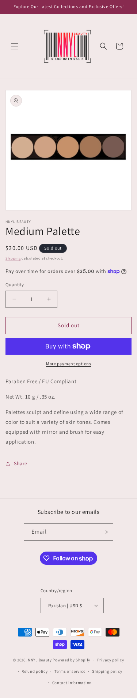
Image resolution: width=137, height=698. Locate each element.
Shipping (13, 258)
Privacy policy (110, 659)
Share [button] (20, 463)
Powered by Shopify (71, 659)
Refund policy (34, 671)
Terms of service (69, 671)
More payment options (68, 363)
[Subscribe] (105, 532)
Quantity (14, 284)
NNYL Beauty (40, 659)
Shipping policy (107, 671)
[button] (15, 46)
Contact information (72, 682)
